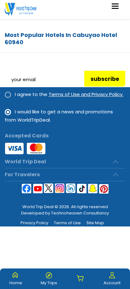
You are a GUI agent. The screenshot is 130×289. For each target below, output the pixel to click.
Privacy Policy (34, 223)
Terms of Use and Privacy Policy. (86, 94)
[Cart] (80, 278)
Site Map (95, 223)
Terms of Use (67, 223)
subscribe (105, 79)
